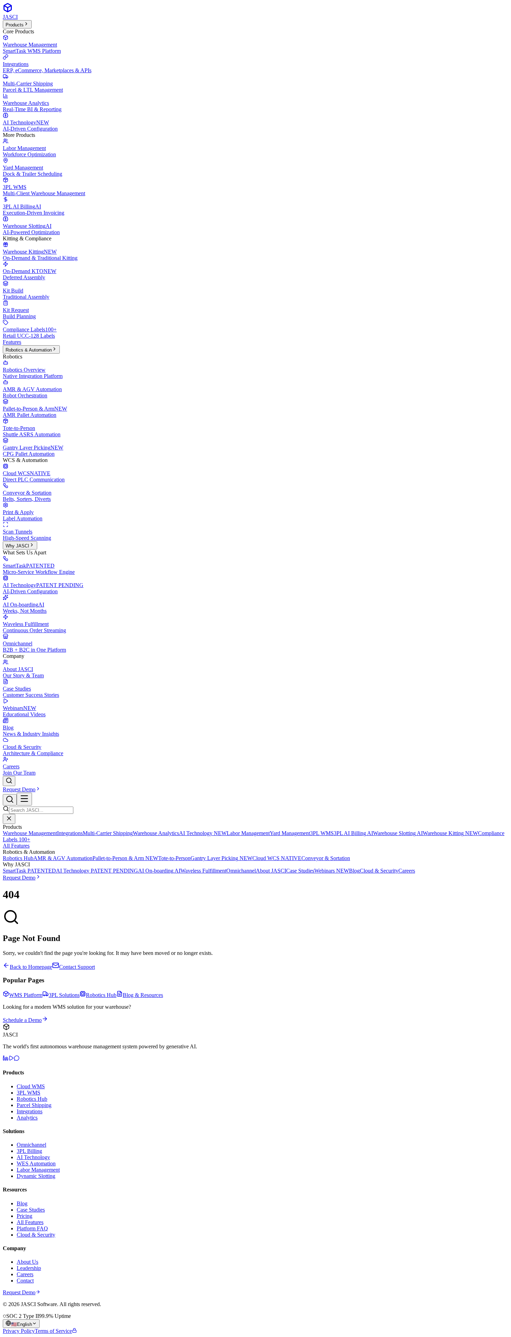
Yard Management (290, 833)
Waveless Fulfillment (203, 871)
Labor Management (248, 833)
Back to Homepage (31, 967)
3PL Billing (29, 1151)
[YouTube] (11, 1059)
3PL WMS (322, 833)
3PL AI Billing (353, 833)
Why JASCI (17, 545)
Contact (25, 1281)
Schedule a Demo (22, 1020)
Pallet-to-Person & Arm (125, 858)
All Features (16, 846)
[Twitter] (16, 1059)
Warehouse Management (30, 833)
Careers (406, 871)
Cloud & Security (379, 871)
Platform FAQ (32, 1228)
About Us (27, 1262)
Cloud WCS (276, 858)
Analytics (27, 1118)
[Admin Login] (74, 1331)
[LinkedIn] (5, 1059)
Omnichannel (241, 871)
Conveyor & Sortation (325, 858)
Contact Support (77, 967)
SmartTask (29, 871)
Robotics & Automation (29, 350)
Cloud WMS (31, 1086)
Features (12, 342)
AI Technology (203, 833)
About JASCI (271, 871)
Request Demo (19, 789)
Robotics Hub (18, 858)
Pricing (24, 1216)
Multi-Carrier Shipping (108, 833)
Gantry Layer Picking (221, 858)
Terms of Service (53, 1331)
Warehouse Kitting (450, 833)
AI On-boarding (159, 871)
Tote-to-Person (174, 858)
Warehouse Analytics (156, 833)
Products (15, 24)
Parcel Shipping (34, 1105)
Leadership (29, 1268)
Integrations (70, 833)
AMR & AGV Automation (62, 858)
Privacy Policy (19, 1331)
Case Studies (300, 871)
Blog (354, 871)
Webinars (331, 871)
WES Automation (36, 1163)
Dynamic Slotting (36, 1176)
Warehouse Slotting (398, 833)
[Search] (9, 781)
